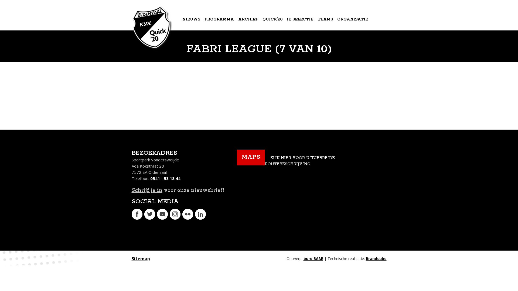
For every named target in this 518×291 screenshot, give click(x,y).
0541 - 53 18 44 (165, 178)
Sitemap (141, 259)
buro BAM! (313, 258)
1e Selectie (300, 19)
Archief (248, 19)
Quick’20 (272, 19)
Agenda (192, 41)
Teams (325, 19)
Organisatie (352, 19)
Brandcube (376, 258)
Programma (219, 19)
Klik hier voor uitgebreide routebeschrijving (300, 161)
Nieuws (191, 19)
